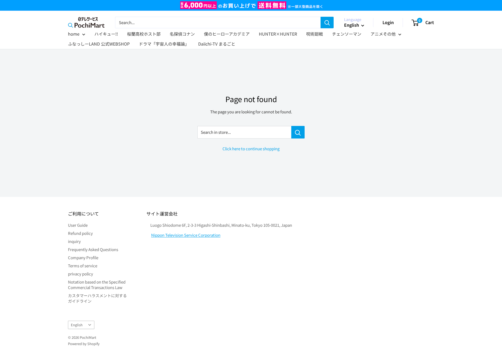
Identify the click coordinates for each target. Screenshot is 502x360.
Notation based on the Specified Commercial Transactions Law (97, 284)
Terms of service (82, 265)
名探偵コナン (182, 34)
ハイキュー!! (106, 34)
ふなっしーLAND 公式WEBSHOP (99, 44)
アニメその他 (383, 34)
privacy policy (80, 273)
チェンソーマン (346, 34)
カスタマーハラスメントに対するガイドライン (97, 298)
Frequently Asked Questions (93, 249)
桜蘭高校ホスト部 (144, 34)
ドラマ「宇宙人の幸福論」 (164, 44)
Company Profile (83, 257)
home (73, 34)
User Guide (78, 225)
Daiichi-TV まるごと (216, 44)
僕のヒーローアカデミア (227, 34)
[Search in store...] (298, 132)
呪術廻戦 (314, 34)
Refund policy (80, 233)
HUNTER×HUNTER (278, 34)
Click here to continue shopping (251, 148)
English (77, 324)
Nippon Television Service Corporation (185, 235)
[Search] (327, 22)
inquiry (74, 241)
